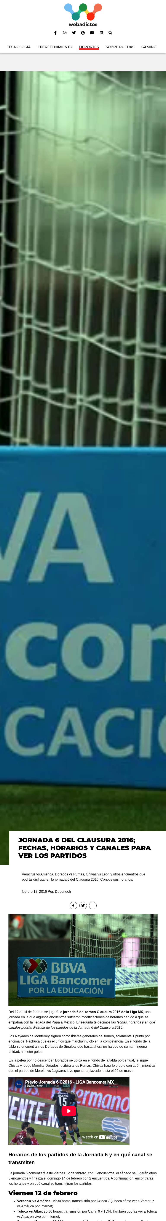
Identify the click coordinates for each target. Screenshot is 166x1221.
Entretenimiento (55, 47)
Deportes (89, 47)
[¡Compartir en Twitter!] (83, 905)
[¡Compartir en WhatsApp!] (93, 905)
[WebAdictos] (83, 14)
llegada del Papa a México (54, 1022)
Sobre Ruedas (120, 47)
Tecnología (19, 47)
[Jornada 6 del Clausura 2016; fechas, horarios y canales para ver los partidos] (83, 468)
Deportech (63, 891)
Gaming (148, 47)
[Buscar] (110, 33)
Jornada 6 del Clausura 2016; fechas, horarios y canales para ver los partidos (84, 848)
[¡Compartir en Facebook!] (73, 905)
